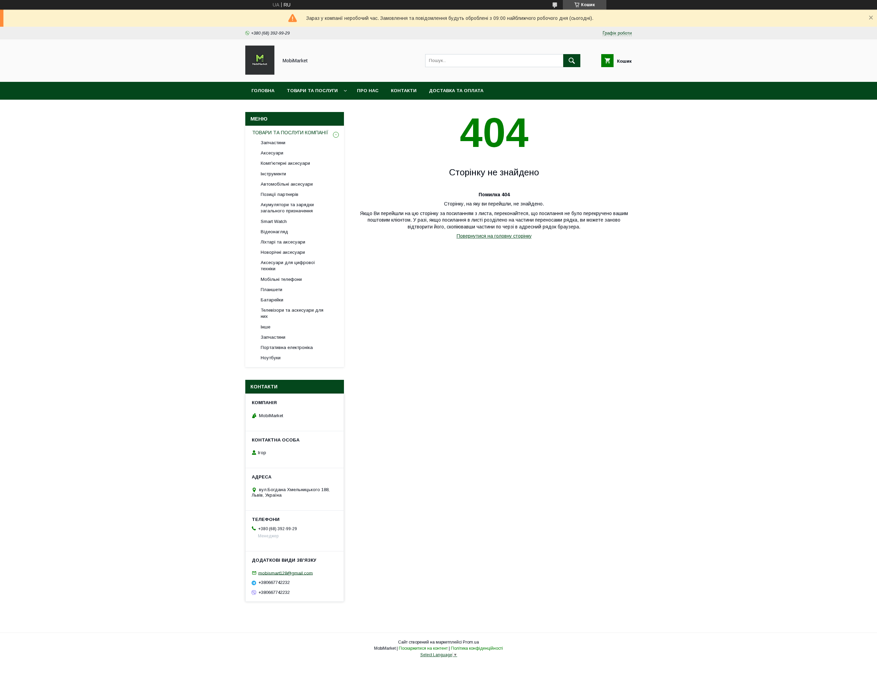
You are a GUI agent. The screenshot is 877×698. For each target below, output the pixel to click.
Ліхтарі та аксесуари (283, 242)
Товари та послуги (312, 90)
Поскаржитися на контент (423, 648)
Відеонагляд (274, 231)
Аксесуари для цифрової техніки (288, 265)
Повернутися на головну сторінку (494, 236)
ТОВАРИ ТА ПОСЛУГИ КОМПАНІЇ (290, 132)
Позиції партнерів (279, 194)
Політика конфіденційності (477, 648)
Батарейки (272, 299)
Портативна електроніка (287, 347)
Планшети (271, 289)
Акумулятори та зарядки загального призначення (287, 207)
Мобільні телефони (281, 279)
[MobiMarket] (259, 73)
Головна (262, 90)
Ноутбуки (271, 357)
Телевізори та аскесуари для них (292, 313)
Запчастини (273, 142)
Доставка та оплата (456, 90)
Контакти (404, 90)
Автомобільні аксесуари (287, 184)
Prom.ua (471, 642)
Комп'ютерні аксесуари (285, 163)
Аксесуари (272, 152)
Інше (265, 326)
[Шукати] (571, 60)
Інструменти (273, 173)
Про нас (368, 90)
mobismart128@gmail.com (285, 572)
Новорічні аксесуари (283, 252)
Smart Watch (274, 221)
